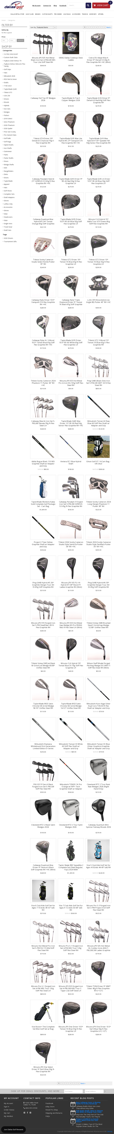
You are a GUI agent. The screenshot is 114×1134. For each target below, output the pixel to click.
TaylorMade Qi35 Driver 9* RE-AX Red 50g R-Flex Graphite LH (70, 181)
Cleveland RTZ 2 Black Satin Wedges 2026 (43, 826)
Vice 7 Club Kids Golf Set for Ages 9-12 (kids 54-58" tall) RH (71, 907)
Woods (6, 102)
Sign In (6, 1106)
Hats (5, 73)
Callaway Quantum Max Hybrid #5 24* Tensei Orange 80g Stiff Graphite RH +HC (43, 222)
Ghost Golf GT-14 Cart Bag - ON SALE (98, 462)
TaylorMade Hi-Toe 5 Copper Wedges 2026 (71, 99)
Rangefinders (8, 171)
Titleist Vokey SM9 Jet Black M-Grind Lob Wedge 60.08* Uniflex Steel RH (43, 665)
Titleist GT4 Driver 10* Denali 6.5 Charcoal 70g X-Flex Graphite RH (43, 140)
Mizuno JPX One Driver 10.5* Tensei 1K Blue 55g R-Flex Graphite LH (71, 1029)
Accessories (76, 14)
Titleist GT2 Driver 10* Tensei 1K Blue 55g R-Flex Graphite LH (98, 262)
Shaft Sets (7, 230)
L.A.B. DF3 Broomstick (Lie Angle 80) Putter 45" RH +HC (98, 301)
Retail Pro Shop (52, 1110)
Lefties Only (8, 204)
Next (108, 27)
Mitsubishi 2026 (9, 76)
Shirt (5, 168)
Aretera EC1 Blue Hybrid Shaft (70, 462)
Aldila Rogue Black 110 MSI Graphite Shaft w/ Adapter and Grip (43, 463)
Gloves (6, 201)
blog (55, 6)
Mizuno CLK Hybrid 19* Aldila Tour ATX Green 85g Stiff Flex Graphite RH (98, 221)
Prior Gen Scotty (10, 132)
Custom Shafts (47, 14)
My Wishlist (8, 1116)
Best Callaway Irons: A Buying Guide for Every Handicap (88, 1103)
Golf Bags (67, 14)
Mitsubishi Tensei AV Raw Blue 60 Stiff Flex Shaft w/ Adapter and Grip (98, 423)
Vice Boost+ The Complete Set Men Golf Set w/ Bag (43, 1028)
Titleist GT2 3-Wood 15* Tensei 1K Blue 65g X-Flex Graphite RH (99, 342)
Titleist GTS (8, 92)
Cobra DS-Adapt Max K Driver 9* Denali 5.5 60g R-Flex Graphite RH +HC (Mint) (98, 60)
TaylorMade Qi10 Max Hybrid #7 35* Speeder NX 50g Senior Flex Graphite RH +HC (98, 141)
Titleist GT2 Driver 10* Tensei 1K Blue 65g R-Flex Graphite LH (71, 262)
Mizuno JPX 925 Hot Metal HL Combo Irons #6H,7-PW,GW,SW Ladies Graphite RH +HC (98, 949)
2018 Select (8, 119)
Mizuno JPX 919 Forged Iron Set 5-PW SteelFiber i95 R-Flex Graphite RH (43, 625)
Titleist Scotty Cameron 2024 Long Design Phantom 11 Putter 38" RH (98, 504)
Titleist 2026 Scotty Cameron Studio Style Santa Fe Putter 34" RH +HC (70, 544)
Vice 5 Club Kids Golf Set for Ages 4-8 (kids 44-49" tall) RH (98, 866)
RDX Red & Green (10, 79)
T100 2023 (8, 86)
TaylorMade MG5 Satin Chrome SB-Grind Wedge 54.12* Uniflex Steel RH (70, 706)
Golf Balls (7, 138)
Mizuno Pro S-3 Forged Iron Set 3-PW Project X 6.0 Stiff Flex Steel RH (99, 907)
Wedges (7, 112)
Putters (6, 115)
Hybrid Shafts (8, 145)
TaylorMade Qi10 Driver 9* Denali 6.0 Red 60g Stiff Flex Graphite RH (98, 100)
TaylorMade (8, 181)
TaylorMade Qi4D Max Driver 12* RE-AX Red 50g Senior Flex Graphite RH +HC (71, 423)
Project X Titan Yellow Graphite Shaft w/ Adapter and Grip (43, 544)
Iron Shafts (8, 148)
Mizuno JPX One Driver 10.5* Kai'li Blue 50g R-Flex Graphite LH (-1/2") (98, 1029)
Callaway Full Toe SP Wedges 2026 (43, 99)
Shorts (6, 178)
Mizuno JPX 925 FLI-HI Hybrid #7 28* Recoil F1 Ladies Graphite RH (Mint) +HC (71, 586)
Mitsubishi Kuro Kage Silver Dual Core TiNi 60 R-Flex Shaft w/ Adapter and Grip (98, 706)
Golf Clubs (30, 14)
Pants (6, 155)
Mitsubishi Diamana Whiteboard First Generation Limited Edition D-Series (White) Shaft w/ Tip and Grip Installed (43, 748)
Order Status (9, 1110)
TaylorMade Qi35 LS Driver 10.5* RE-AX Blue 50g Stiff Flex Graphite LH (98, 181)
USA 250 (7, 96)
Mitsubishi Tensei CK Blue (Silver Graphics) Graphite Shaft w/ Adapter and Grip (98, 746)
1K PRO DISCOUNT (11, 54)
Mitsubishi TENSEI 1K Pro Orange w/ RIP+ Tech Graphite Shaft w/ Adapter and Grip (71, 787)
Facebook (49, 1103)
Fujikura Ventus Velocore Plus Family (14, 65)
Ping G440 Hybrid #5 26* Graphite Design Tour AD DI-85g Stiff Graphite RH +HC (43, 586)
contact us (47, 6)
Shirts (6, 174)
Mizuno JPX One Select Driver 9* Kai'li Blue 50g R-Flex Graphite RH (43, 1069)
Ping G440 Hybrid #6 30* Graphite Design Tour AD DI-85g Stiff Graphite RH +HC (98, 586)
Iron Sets (7, 109)
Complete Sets (9, 194)
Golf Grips (7, 69)
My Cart (7, 1113)
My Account (36, 6)
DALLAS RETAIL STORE (17, 14)
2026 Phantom (9, 125)
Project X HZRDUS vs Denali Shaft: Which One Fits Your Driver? (87, 1120)
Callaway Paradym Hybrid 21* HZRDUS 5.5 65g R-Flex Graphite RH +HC (43, 181)
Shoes (6, 161)
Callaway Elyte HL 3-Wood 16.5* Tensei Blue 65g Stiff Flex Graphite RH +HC (43, 342)
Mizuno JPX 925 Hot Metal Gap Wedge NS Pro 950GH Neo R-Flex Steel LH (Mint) (71, 625)
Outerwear (8, 151)
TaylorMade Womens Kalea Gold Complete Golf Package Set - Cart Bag (43, 504)
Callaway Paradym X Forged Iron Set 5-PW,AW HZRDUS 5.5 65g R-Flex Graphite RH (71, 504)
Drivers (6, 99)
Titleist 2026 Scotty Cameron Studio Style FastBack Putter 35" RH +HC (98, 544)
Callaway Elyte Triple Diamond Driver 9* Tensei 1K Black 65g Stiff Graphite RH (70, 303)
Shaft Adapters (9, 197)
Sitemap (109, 1131)
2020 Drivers (8, 238)
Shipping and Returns (54, 1113)
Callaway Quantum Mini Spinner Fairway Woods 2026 (98, 826)
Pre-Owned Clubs (10, 135)
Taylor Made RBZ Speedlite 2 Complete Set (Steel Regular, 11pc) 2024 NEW (70, 867)
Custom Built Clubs (11, 57)
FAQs (48, 1116)
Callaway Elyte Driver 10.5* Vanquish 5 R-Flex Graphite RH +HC (43, 302)
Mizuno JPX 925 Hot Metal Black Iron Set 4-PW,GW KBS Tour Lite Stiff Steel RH (43, 60)
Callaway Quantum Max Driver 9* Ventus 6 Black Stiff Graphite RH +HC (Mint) (43, 867)
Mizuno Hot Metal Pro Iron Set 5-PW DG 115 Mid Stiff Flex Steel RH (43, 948)
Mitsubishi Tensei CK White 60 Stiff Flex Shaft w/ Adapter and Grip (71, 746)
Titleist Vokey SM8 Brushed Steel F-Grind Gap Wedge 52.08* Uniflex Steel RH (98, 625)
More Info (93, 14)
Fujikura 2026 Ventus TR (12, 61)
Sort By (33, 27)
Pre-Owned (58, 14)
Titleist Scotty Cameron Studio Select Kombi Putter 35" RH (43, 262)
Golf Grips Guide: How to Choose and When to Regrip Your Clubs (89, 1111)
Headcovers (8, 217)
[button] (14, 37)
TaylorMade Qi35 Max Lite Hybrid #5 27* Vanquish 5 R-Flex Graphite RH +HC (71, 140)
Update (20, 40)
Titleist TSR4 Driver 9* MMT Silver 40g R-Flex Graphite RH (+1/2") (98, 988)
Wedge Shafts (9, 165)
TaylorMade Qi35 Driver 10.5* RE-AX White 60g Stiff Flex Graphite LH (70, 342)
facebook (62, 6)
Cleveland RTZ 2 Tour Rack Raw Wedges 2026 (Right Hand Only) (98, 786)
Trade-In (85, 14)
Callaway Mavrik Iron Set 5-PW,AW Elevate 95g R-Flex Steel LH (43, 423)
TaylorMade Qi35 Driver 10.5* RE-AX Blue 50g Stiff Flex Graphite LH (71, 221)
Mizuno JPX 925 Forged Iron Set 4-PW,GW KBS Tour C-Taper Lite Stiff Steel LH (71, 988)
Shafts (6, 82)
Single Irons (8, 223)
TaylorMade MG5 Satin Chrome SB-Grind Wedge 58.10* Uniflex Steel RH (43, 706)
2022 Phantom (9, 122)
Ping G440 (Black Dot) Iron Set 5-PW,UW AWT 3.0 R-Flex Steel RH (98, 383)
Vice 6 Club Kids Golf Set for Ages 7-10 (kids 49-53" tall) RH (43, 907)
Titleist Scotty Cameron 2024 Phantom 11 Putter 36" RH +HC (43, 383)
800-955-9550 (31, 1108)
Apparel (101, 14)
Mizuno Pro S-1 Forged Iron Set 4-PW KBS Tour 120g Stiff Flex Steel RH (71, 948)
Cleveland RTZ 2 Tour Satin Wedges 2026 (71, 826)
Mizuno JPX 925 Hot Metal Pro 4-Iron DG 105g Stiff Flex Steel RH (71, 383)
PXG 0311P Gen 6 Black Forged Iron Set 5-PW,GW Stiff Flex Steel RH (43, 786)
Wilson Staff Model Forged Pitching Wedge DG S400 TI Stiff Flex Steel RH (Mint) (98, 665)
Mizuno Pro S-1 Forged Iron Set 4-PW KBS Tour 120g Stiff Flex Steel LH (43, 988)
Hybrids (6, 105)
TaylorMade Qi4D (10, 89)
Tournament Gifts (10, 241)
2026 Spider (8, 128)
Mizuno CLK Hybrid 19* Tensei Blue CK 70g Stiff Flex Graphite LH (71, 665)
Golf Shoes (8, 191)
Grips (6, 214)
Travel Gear (8, 227)
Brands (37, 14)
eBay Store (50, 1106)
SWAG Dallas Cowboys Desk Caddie (71, 59)
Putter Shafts (8, 158)
